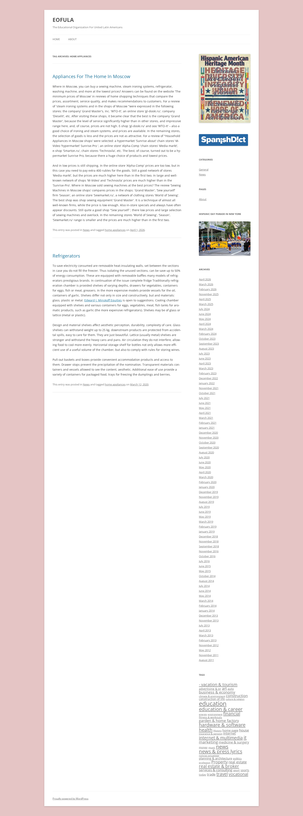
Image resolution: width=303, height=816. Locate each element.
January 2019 (207, 531)
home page (230, 730)
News (86, 230)
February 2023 (207, 373)
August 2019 (206, 502)
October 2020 (207, 442)
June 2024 (205, 314)
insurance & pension (210, 733)
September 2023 (209, 343)
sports (245, 770)
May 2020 (205, 467)
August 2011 (206, 660)
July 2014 (204, 586)
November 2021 (208, 388)
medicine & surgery (234, 742)
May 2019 (205, 517)
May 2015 (205, 571)
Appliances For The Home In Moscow (91, 76)
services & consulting (215, 770)
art (224, 688)
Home (56, 39)
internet (229, 733)
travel (222, 774)
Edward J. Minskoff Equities (103, 300)
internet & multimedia (221, 738)
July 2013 (204, 625)
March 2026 (206, 284)
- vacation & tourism (218, 684)
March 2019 (206, 521)
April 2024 (205, 324)
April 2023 (205, 363)
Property (219, 762)
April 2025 (205, 299)
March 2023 (206, 368)
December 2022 (208, 378)
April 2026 (205, 279)
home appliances (115, 230)
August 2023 (206, 348)
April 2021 (205, 413)
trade (211, 774)
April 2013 (205, 630)
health (206, 730)
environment (215, 714)
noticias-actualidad (209, 755)
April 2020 (205, 472)
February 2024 (207, 334)
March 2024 (206, 329)
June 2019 (205, 512)
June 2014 (205, 591)
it (245, 737)
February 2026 (207, 289)
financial (231, 713)
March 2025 (206, 304)
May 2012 (205, 650)
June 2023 (205, 358)
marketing (208, 742)
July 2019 (204, 507)
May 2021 (205, 408)
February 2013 (207, 640)
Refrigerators (66, 256)
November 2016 (208, 551)
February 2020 (207, 482)
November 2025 (208, 294)
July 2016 (204, 561)
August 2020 (206, 452)
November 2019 (208, 497)
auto (231, 689)
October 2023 (207, 339)
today (202, 774)
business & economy (217, 692)
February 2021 (207, 423)
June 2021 (205, 403)
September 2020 (209, 447)
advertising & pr (210, 689)
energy (203, 714)
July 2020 (204, 457)
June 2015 (205, 566)
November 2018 (208, 541)
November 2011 (208, 655)
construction (237, 695)
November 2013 (208, 620)
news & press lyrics (220, 751)
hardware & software (222, 724)
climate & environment (212, 696)
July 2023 (204, 353)
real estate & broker (219, 766)
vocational (238, 774)
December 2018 (208, 536)
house (244, 730)
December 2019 (208, 492)
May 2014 (205, 596)
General (203, 169)
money (203, 747)
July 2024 (204, 309)
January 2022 (207, 383)
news (222, 746)
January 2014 (207, 610)
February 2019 (207, 526)
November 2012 (208, 645)
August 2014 (206, 581)
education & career (221, 709)
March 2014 (206, 601)
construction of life (212, 699)
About (72, 39)
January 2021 (207, 428)
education (213, 703)
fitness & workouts (210, 717)
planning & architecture (215, 758)
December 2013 (208, 615)
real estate (238, 762)
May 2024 (205, 319)
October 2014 (207, 576)
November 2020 (208, 437)
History (217, 730)
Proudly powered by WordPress (70, 798)
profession (204, 762)
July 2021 (204, 398)
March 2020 (206, 477)
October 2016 (207, 556)
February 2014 (207, 606)
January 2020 (207, 487)
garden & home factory (219, 720)
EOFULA (63, 19)
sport (236, 770)
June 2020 (205, 462)
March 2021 (206, 418)
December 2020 (208, 432)
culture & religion (235, 699)
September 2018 (209, 546)
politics (237, 758)
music (211, 747)
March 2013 (206, 635)
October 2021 (207, 393)
